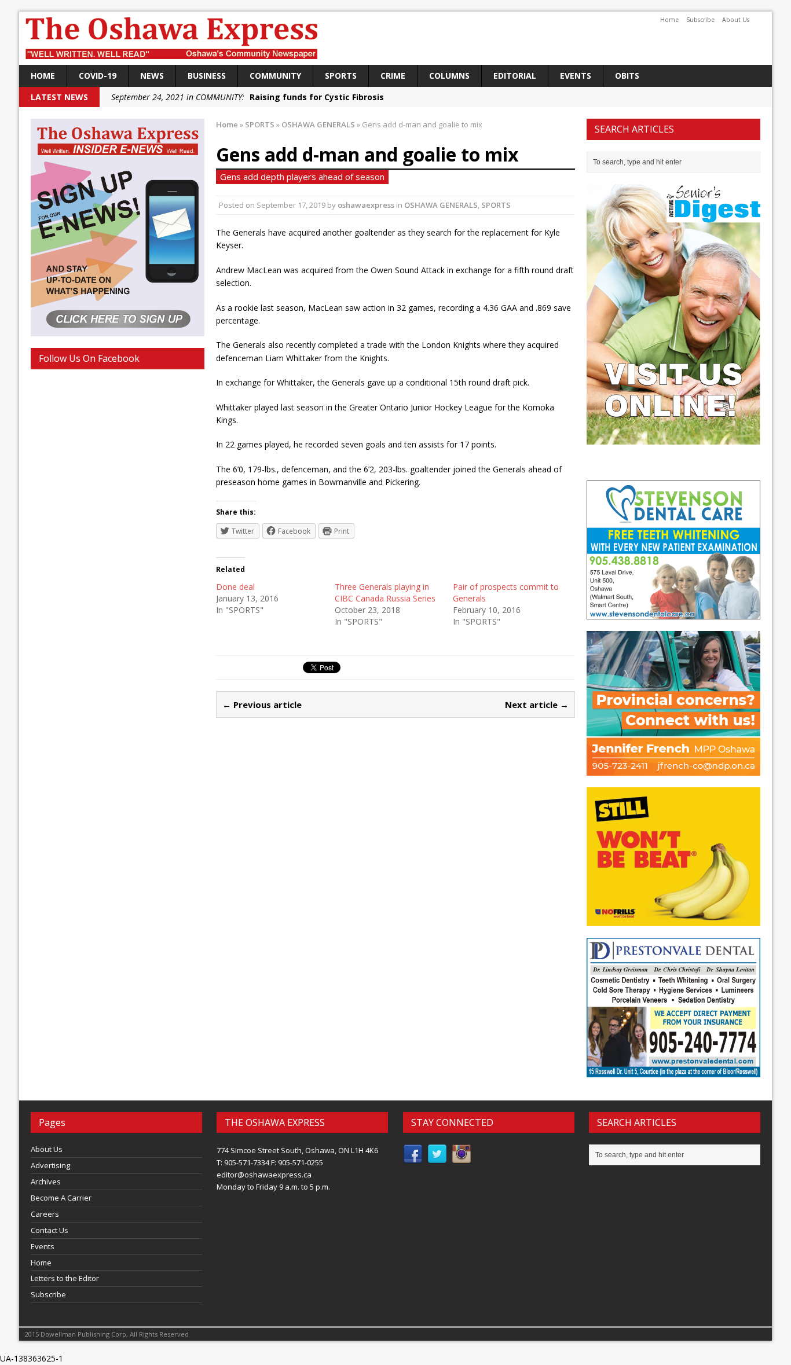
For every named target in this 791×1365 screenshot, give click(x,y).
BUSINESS (207, 75)
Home (669, 20)
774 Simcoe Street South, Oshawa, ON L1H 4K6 (297, 1150)
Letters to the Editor (65, 1278)
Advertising (50, 1165)
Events (575, 75)
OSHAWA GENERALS (441, 205)
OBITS (627, 75)
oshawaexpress (366, 205)
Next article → (537, 704)
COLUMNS (449, 75)
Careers (45, 1214)
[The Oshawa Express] (395, 38)
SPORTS (341, 75)
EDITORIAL (514, 75)
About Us (735, 20)
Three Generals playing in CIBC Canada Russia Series (385, 592)
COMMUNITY (275, 75)
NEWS (152, 75)
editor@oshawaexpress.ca (264, 1174)
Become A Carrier (61, 1197)
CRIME (392, 75)
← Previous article (262, 704)
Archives (46, 1181)
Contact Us (49, 1230)
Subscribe (700, 20)
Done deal (235, 586)
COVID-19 (97, 75)
